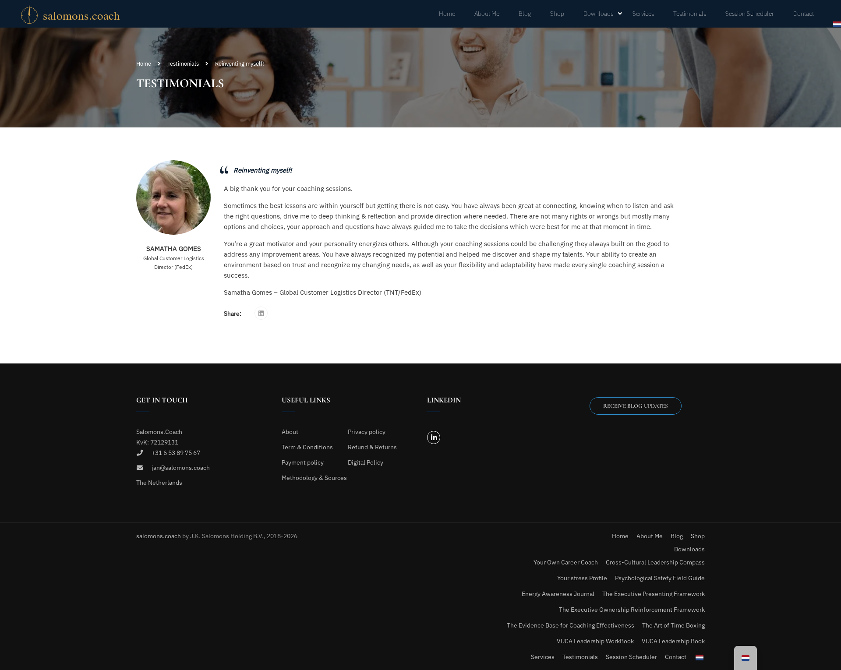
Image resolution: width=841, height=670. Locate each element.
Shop (557, 14)
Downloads (598, 14)
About (290, 432)
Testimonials (689, 14)
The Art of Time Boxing (673, 625)
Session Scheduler (749, 14)
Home (447, 14)
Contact (803, 14)
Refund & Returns (372, 447)
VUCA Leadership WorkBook (595, 641)
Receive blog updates (635, 405)
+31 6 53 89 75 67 (176, 453)
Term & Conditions (307, 447)
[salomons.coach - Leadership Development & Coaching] (82, 14)
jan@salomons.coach (181, 468)
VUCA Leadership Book (673, 641)
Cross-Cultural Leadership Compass (655, 562)
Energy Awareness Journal (558, 594)
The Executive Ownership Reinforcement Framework (632, 610)
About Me (486, 14)
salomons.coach (159, 536)
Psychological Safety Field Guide (660, 578)
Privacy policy (366, 432)
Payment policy (303, 462)
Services (643, 14)
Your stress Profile (582, 578)
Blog (525, 14)
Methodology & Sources (314, 478)
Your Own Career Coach (566, 562)
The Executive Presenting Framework (653, 594)
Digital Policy (365, 462)
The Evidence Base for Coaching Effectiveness (570, 625)
